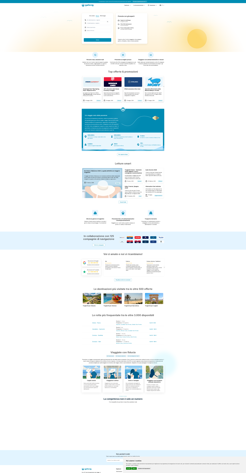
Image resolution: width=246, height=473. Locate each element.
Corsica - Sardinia (97, 335)
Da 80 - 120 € (153, 329)
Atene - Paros (96, 323)
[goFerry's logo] (88, 5)
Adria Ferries (133, 337)
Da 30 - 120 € (153, 335)
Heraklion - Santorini (98, 329)
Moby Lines (119, 337)
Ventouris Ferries (127, 343)
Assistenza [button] (152, 5)
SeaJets (118, 324)
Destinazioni (119, 471)
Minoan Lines (124, 330)
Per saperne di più (123, 154)
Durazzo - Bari (96, 341)
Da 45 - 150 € (153, 341)
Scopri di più (123, 202)
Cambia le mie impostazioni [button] (144, 468)
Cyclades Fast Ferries (126, 324)
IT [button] (162, 5)
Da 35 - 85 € (153, 323)
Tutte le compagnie (99, 245)
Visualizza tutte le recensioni (123, 280)
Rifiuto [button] (134, 468)
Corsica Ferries (126, 337)
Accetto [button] (128, 468)
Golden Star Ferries (137, 324)
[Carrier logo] (122, 237)
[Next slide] (164, 86)
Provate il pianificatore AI (139, 1)
